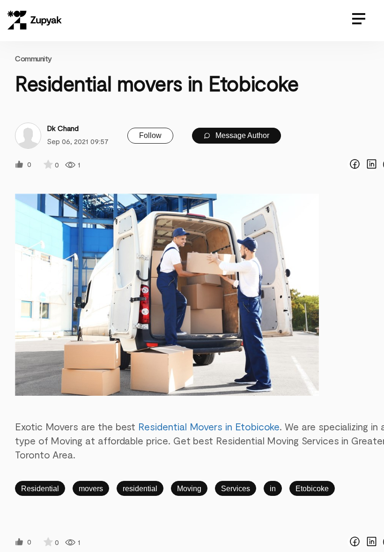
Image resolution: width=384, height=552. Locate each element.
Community (33, 58)
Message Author (241, 135)
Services (235, 489)
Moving (189, 489)
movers (91, 489)
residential (140, 489)
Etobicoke (312, 489)
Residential (40, 489)
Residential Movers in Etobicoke (209, 426)
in (273, 489)
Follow (150, 135)
